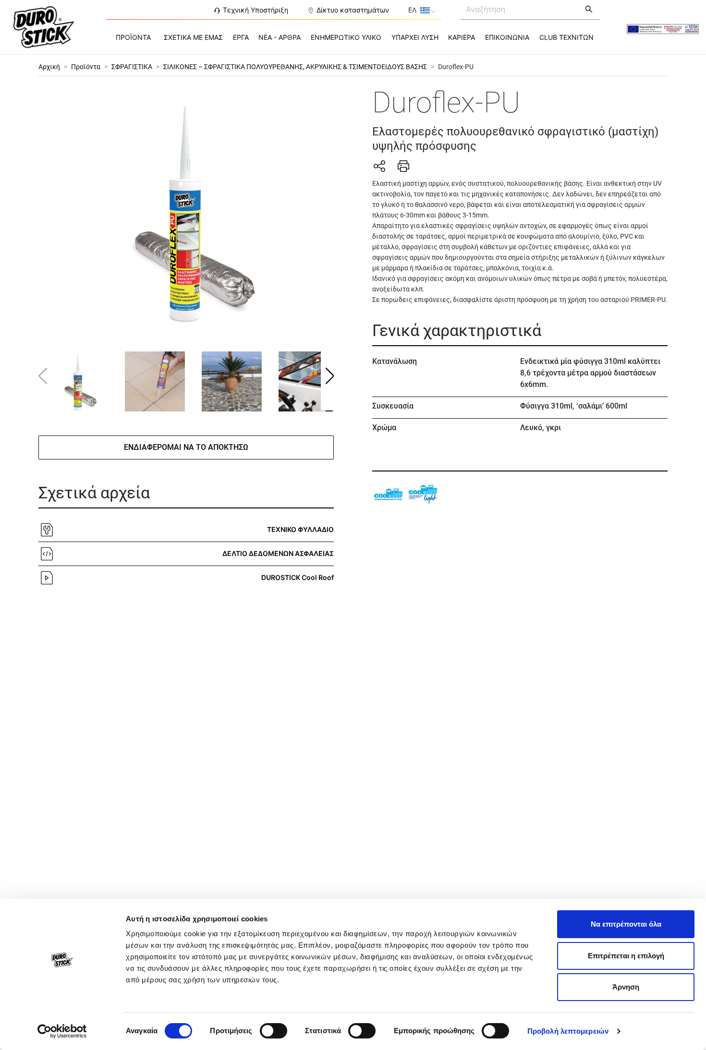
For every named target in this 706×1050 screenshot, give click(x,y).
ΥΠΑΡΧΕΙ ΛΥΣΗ (414, 37)
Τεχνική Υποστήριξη (255, 10)
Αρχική (49, 67)
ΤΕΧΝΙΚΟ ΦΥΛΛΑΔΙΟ (300, 529)
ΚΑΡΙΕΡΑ (461, 37)
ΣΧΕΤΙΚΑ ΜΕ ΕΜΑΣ (193, 37)
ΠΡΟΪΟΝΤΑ (133, 37)
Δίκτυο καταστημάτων (352, 10)
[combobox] (519, 9)
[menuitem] (133, 37)
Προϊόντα (85, 67)
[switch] (273, 1030)
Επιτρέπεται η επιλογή (626, 956)
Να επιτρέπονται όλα (626, 924)
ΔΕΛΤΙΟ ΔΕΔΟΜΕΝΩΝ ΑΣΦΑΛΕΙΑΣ (278, 553)
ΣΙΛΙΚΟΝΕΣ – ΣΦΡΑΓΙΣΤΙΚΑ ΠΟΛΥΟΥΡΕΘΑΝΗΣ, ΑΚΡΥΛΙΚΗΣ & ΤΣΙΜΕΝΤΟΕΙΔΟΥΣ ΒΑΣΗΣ (295, 67)
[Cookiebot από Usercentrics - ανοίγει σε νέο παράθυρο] (62, 1031)
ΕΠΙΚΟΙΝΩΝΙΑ (507, 37)
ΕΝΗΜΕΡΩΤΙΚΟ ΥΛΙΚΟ (346, 37)
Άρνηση (625, 987)
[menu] (353, 37)
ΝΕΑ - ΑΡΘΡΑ (279, 37)
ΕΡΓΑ (241, 37)
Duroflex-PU (456, 67)
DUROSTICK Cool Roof (297, 577)
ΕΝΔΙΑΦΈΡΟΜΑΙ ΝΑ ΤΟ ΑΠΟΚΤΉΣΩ (186, 447)
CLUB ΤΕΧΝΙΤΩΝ (566, 37)
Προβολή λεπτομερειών (568, 1031)
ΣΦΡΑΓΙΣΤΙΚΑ (131, 67)
